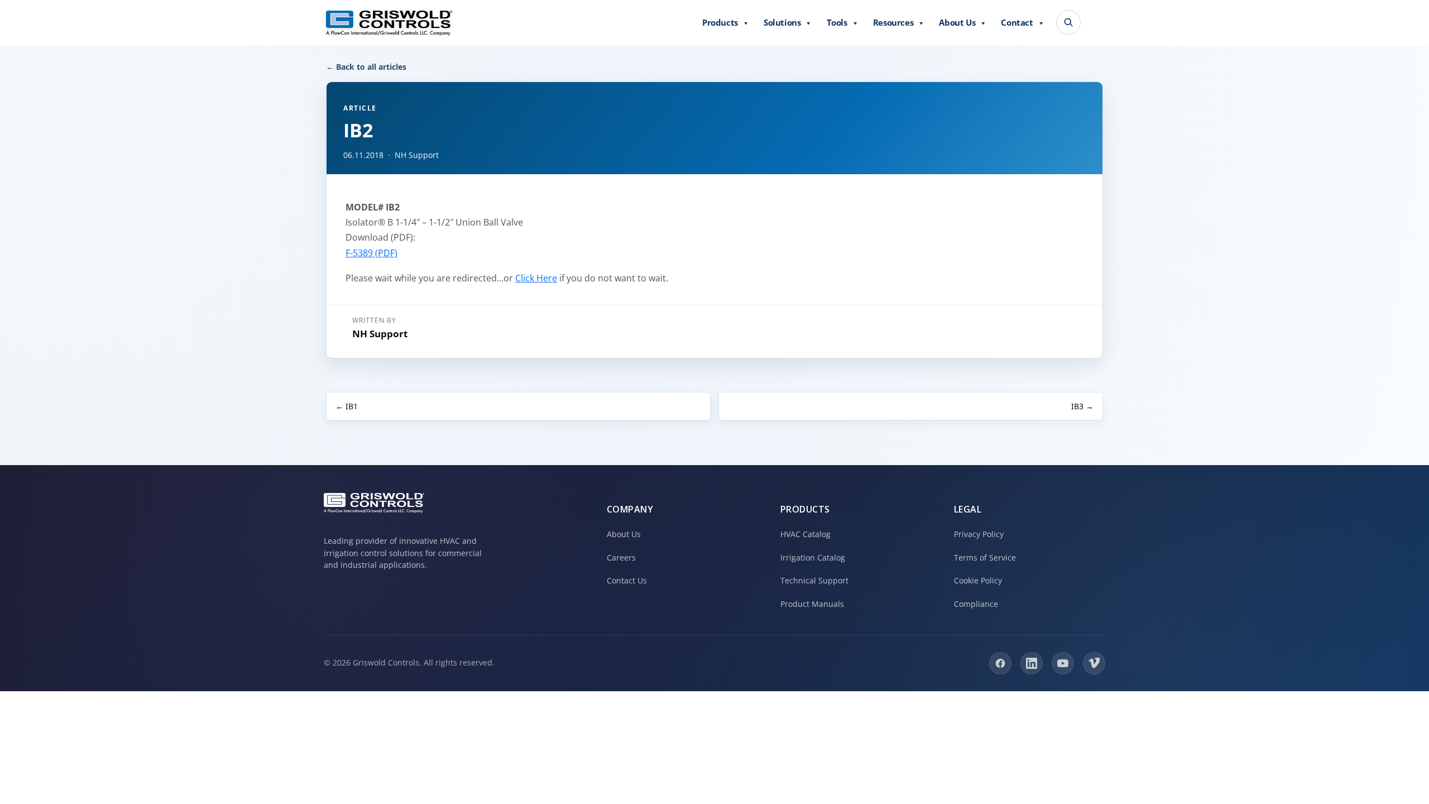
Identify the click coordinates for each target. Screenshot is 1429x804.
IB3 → (1082, 406)
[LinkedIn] (1031, 663)
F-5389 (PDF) (371, 253)
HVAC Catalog (805, 534)
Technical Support (814, 580)
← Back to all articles (366, 66)
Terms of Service (985, 557)
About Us (957, 22)
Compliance (976, 604)
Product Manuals (812, 604)
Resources (893, 22)
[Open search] (1068, 22)
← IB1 (346, 406)
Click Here (536, 278)
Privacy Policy (979, 534)
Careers (621, 557)
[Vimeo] (1094, 663)
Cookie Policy (978, 580)
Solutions (782, 22)
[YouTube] (1063, 663)
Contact (1017, 22)
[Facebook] (1000, 663)
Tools (837, 22)
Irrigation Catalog (812, 557)
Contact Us (627, 580)
